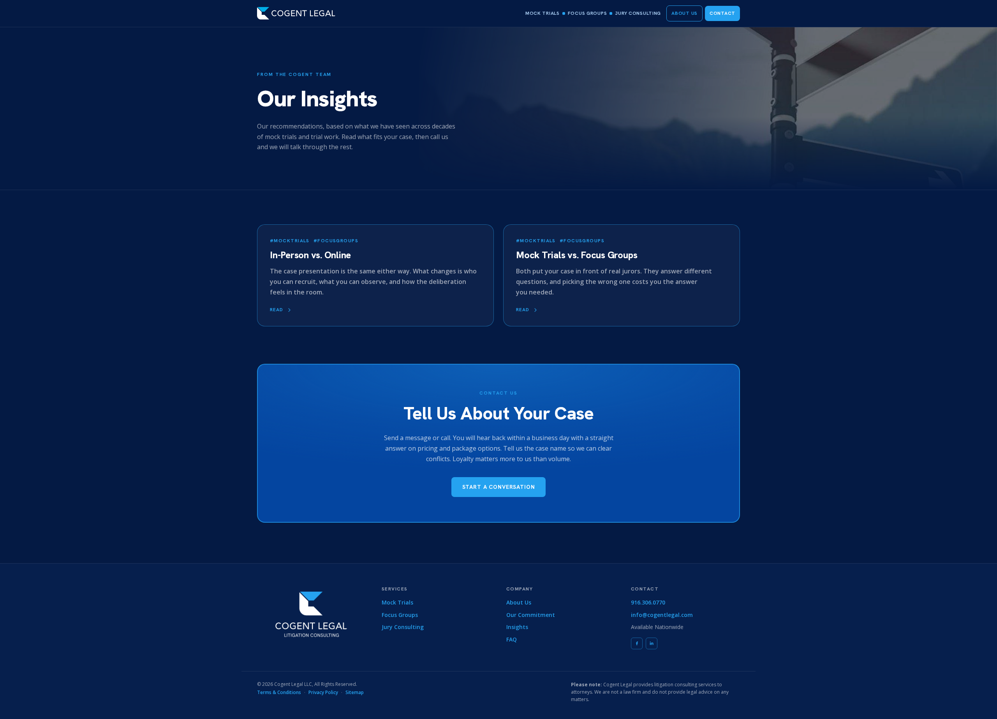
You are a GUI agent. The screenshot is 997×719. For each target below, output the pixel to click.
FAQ (511, 639)
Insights (517, 627)
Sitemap (354, 692)
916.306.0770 (648, 602)
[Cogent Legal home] (296, 13)
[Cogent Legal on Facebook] (637, 643)
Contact (722, 13)
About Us (684, 13)
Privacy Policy (323, 692)
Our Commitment (530, 615)
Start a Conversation (498, 486)
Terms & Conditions (279, 692)
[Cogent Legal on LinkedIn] (651, 643)
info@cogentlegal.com (662, 615)
